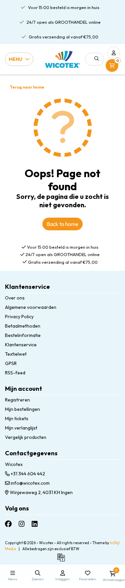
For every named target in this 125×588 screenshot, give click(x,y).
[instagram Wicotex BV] (22, 524)
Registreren (17, 400)
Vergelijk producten (25, 437)
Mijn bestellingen (22, 409)
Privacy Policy (19, 317)
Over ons (15, 298)
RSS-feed (15, 373)
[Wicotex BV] (62, 59)
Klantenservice (21, 345)
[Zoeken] (97, 58)
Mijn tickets (16, 419)
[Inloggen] (113, 52)
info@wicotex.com (30, 483)
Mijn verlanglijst (21, 428)
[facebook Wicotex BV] (8, 524)
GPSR (11, 363)
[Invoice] (63, 561)
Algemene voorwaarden (30, 307)
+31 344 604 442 (27, 474)
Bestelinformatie (23, 335)
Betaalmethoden (22, 326)
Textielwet (16, 354)
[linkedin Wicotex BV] (35, 524)
